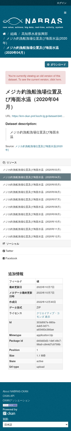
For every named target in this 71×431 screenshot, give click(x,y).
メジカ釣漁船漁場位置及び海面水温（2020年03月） (32, 169)
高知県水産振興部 (34, 33)
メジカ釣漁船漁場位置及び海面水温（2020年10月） (32, 221)
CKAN (9, 413)
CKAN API (8, 396)
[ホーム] (4, 33)
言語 (5, 419)
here (58, 79)
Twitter (9, 251)
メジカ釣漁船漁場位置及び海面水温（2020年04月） (32, 177)
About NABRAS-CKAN (15, 391)
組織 (13, 33)
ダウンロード (58, 64)
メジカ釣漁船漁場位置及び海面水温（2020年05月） (32, 184)
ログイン (61, 3)
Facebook (11, 258)
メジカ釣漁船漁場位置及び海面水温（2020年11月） (32, 229)
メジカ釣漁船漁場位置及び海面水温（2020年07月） (32, 199)
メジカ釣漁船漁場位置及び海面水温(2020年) (35, 40)
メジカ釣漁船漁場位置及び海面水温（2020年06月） (32, 192)
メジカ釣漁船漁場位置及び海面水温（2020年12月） (32, 236)
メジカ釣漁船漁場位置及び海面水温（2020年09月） (32, 214)
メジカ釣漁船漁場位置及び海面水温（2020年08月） (32, 206)
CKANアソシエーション (16, 400)
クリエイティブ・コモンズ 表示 (48, 314)
